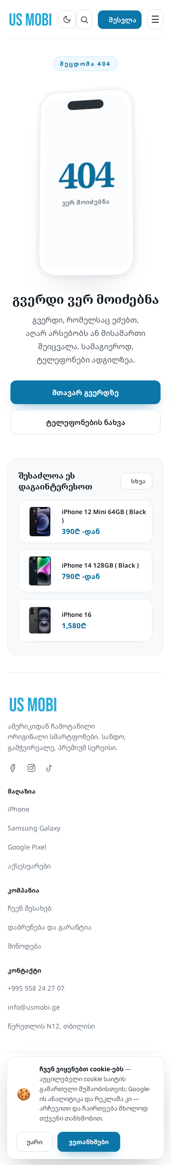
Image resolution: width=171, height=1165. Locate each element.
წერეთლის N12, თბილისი (51, 1025)
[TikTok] (49, 768)
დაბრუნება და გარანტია (50, 926)
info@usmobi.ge (34, 1006)
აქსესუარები (29, 865)
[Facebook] (13, 768)
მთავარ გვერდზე (85, 392)
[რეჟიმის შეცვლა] (67, 19)
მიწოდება (24, 945)
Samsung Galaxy (34, 827)
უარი (35, 1142)
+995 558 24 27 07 (36, 988)
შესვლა (122, 19)
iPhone (18, 808)
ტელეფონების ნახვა (85, 422)
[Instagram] (31, 768)
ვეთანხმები (89, 1142)
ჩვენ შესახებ (29, 907)
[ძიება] (84, 19)
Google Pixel (27, 846)
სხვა (138, 481)
